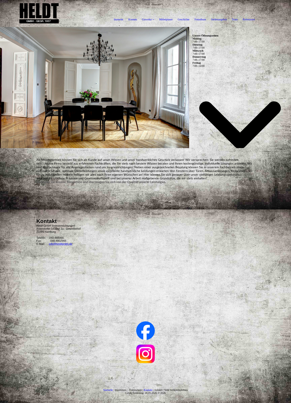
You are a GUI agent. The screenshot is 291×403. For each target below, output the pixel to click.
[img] (38, 13)
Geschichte (183, 19)
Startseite (118, 19)
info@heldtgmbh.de (60, 243)
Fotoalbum (200, 19)
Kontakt (132, 19)
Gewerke (147, 19)
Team (235, 19)
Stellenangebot (219, 19)
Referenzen (249, 19)
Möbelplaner (166, 19)
